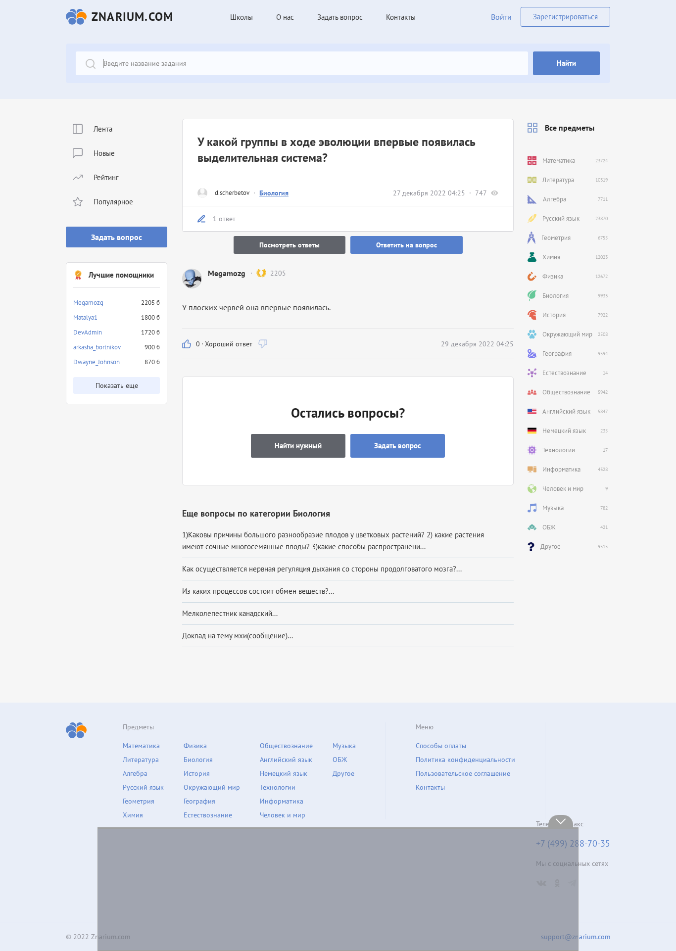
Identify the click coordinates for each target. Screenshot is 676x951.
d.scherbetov (232, 193)
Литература (141, 759)
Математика (141, 745)
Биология (274, 193)
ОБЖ (340, 759)
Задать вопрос (116, 237)
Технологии (277, 787)
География (199, 801)
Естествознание (208, 814)
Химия (133, 814)
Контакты (401, 17)
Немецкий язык (283, 773)
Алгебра (135, 773)
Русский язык (143, 787)
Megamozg (88, 302)
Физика (195, 745)
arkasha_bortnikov (97, 347)
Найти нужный (298, 445)
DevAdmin (87, 332)
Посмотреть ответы (289, 244)
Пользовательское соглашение (463, 773)
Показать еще (117, 385)
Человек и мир (282, 814)
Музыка (344, 745)
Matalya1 (85, 317)
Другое (343, 773)
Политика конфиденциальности (465, 759)
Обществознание (286, 745)
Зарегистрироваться (565, 16)
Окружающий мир (212, 787)
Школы (241, 17)
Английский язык (286, 759)
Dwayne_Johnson (96, 362)
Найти (566, 63)
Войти (501, 17)
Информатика (281, 801)
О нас (285, 17)
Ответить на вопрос (406, 244)
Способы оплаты (441, 745)
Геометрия (138, 801)
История (197, 773)
